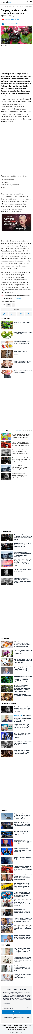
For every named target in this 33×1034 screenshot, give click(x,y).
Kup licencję (18, 298)
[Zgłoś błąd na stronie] (28, 314)
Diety (18, 6)
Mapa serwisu (23, 1027)
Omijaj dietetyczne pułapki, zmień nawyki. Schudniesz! (23, 371)
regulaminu (21, 1007)
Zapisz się (16, 1012)
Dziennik (2, 6)
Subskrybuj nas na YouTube (12, 19)
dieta (8, 305)
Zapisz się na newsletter (11, 24)
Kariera (21, 1025)
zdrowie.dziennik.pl (11, 6)
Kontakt (4, 1025)
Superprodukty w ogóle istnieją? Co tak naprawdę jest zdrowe (22, 342)
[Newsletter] (4, 314)
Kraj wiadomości (27, 431)
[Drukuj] (12, 314)
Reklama (15, 1025)
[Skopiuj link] (20, 314)
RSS (24, 1029)
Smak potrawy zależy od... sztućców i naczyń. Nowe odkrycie (21, 353)
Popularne (18, 431)
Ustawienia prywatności (15, 1029)
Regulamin (27, 1025)
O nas (10, 1025)
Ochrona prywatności (12, 1027)
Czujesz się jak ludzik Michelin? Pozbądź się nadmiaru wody (22, 361)
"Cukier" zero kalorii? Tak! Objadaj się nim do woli (23, 332)
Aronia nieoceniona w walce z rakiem (22, 323)
